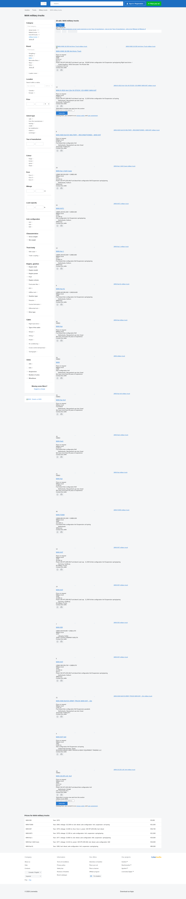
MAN (58, 362)
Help (26, 865)
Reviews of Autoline (63, 871)
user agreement (93, 115)
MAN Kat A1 (60, 289)
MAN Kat (59, 326)
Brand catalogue (62, 875)
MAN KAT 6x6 (61, 737)
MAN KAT (59, 552)
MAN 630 (59, 627)
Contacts (27, 868)
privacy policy (81, 115)
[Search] (52, 3)
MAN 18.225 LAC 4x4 (64, 776)
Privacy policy (61, 865)
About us (27, 862)
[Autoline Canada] (31, 3)
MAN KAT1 (60, 208)
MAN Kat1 (59, 441)
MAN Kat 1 (60, 251)
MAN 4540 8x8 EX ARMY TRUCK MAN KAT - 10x (74, 701)
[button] (58, 70)
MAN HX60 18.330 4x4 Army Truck (68, 51)
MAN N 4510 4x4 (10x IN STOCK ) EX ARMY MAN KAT (76, 90)
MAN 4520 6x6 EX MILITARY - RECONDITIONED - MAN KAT (78, 135)
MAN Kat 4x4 (61, 400)
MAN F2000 (60, 515)
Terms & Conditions (63, 862)
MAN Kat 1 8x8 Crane (64, 171)
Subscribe (62, 113)
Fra (30, 880)
